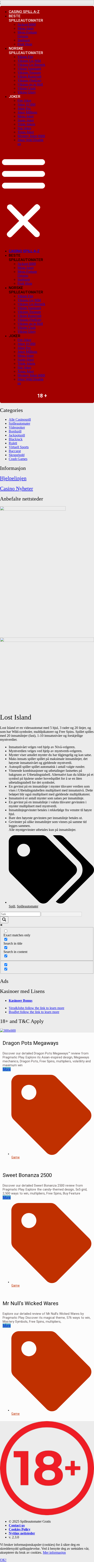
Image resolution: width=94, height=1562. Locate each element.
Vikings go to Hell (30, 84)
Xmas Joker (25, 132)
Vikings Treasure (29, 72)
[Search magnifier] (4, 919)
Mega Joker (25, 28)
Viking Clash (26, 88)
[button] (23, 197)
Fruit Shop (24, 44)
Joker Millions (27, 112)
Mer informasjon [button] (54, 1552)
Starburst (23, 40)
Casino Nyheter (16, 488)
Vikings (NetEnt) (29, 80)
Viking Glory (26, 92)
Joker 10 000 (26, 104)
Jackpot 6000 (26, 24)
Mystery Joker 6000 (31, 136)
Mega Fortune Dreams (27, 34)
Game (15, 1157)
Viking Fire (25, 57)
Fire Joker (24, 100)
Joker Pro (24, 108)
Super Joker (25, 120)
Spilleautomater (27, 906)
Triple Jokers (26, 124)
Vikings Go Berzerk (31, 65)
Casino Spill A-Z (24, 11)
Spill (12, 906)
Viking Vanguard (29, 68)
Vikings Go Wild (29, 61)
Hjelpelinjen (13, 478)
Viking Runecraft (29, 76)
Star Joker (24, 128)
